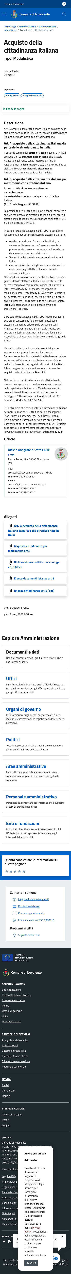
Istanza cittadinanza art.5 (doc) (34, 590)
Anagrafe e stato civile (14, 1040)
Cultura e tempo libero (14, 1056)
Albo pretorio (9, 1219)
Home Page (10, 26)
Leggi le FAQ (9, 1176)
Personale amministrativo (16, 995)
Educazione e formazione (16, 1061)
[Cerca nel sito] (64, 14)
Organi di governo (12, 1011)
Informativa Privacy (13, 1208)
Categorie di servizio (16, 1034)
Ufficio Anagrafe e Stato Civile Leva (29, 452)
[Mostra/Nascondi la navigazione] (4, 14)
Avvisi (5, 1085)
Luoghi (6, 1125)
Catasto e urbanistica (14, 1051)
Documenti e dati (47, 26)
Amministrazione (27, 26)
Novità (6, 1079)
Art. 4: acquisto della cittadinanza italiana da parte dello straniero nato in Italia (33, 530)
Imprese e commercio (14, 1067)
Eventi (5, 1120)
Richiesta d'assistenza (14, 1192)
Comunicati (8, 1090)
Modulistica (10, 30)
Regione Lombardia (14, 4)
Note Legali (8, 1213)
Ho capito (31, 1262)
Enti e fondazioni (11, 990)
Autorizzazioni (10, 1045)
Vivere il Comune (13, 1108)
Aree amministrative (13, 1000)
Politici (6, 1005)
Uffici (5, 1016)
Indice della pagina (13, 109)
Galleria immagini (12, 1114)
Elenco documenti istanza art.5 (34, 578)
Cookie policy (9, 1203)
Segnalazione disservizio (15, 1187)
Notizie (6, 1096)
